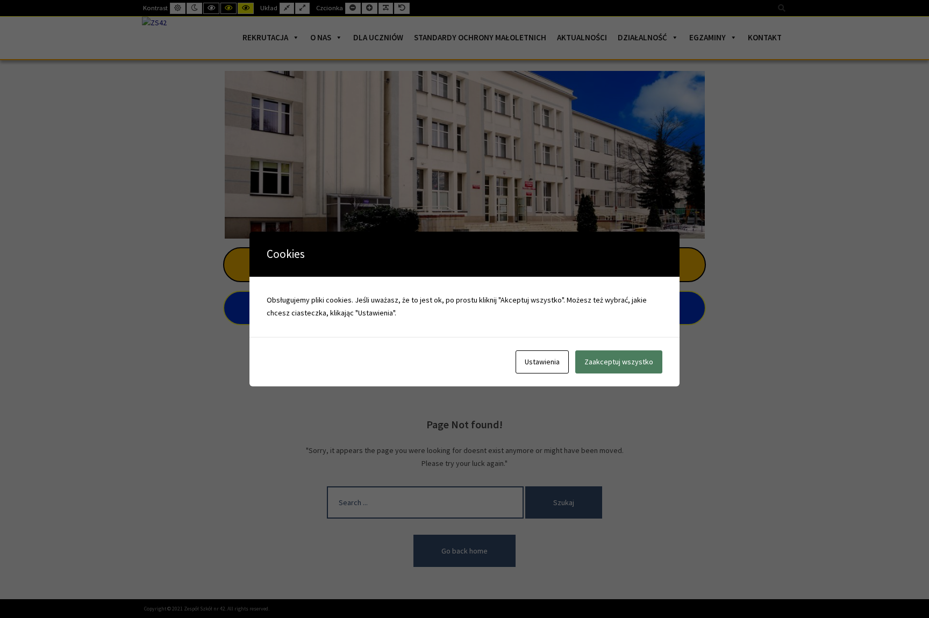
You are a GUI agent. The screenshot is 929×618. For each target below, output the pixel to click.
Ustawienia (542, 362)
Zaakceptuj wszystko (618, 362)
